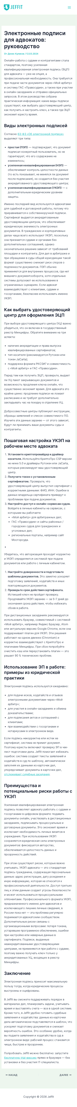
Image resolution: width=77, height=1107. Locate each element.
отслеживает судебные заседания (27, 774)
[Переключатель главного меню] (69, 7)
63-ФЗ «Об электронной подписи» (41, 134)
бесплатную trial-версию (20, 1057)
